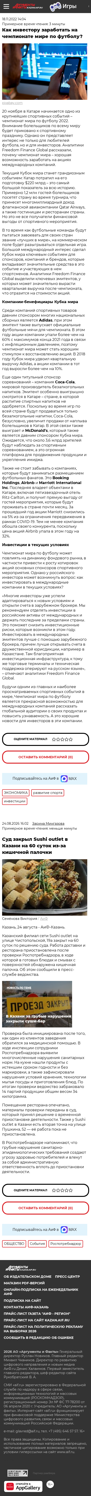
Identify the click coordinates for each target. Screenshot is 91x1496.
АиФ (44, 919)
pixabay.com (12, 103)
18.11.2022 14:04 (14, 19)
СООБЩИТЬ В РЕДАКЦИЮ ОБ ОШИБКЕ (39, 1338)
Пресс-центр (67, 1276)
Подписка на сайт (22, 1301)
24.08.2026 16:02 (15, 823)
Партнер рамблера (44, 1473)
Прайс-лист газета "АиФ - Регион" (37, 1314)
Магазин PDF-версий (24, 1283)
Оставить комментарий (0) (45, 757)
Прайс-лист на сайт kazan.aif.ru (37, 1320)
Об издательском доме (27, 1276)
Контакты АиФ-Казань (26, 1307)
